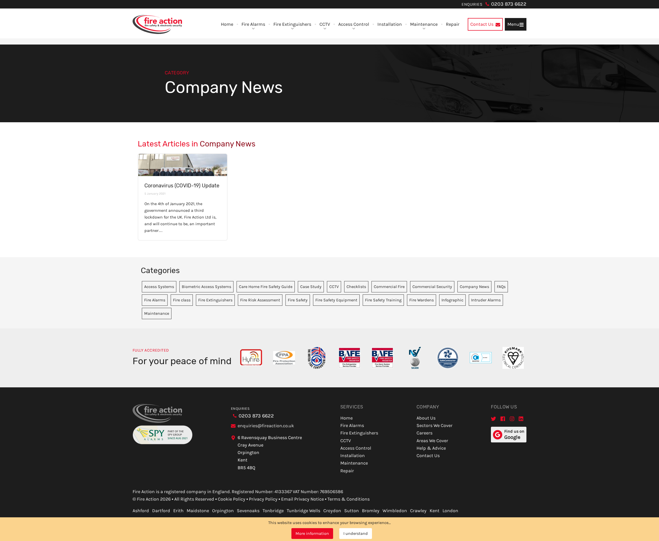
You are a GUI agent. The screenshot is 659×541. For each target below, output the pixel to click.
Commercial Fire (389, 286)
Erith (178, 510)
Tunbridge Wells (303, 510)
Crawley (418, 510)
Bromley (370, 510)
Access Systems (159, 286)
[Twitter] (493, 418)
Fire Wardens (421, 300)
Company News (474, 286)
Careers (424, 433)
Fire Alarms (253, 24)
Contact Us (428, 455)
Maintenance (424, 24)
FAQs (501, 286)
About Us (426, 418)
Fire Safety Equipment (336, 300)
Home (227, 24)
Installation (389, 24)
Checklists (356, 286)
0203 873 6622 (508, 4)
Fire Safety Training (383, 300)
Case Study (311, 286)
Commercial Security (432, 286)
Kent (434, 510)
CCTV (324, 24)
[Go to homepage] (157, 24)
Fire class (181, 300)
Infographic (452, 300)
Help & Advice (431, 448)
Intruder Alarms (486, 300)
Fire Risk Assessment (260, 300)
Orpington (223, 510)
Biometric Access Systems (206, 286)
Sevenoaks (248, 510)
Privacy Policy (263, 499)
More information (312, 533)
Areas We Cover (432, 440)
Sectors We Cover (435, 425)
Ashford (141, 510)
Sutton (351, 510)
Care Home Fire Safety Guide (265, 286)
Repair (452, 24)
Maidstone (198, 510)
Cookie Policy (231, 499)
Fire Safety (298, 300)
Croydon (332, 510)
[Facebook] (502, 418)
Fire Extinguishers (292, 24)
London (450, 510)
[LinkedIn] (521, 418)
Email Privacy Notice (302, 499)
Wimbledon (395, 510)
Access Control (353, 24)
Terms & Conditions (348, 499)
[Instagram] (512, 418)
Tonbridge (273, 510)
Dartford (161, 510)
